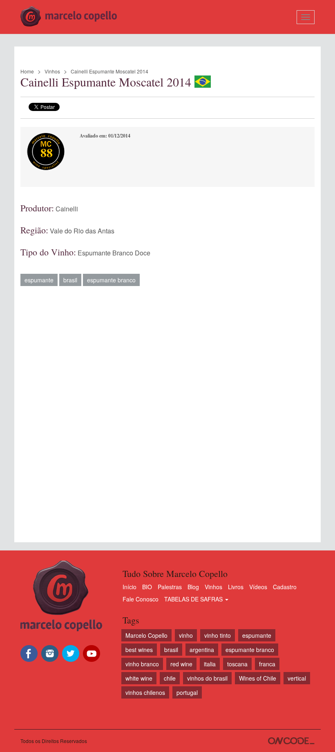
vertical (297, 678)
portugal (187, 692)
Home (27, 71)
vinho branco (142, 664)
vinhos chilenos (145, 692)
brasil (70, 280)
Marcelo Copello (146, 635)
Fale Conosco (141, 599)
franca (267, 664)
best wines (139, 650)
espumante (39, 280)
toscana (237, 664)
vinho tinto (217, 635)
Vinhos (52, 71)
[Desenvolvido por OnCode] (291, 740)
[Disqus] (167, 410)
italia (210, 664)
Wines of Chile (257, 678)
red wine (181, 664)
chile (170, 678)
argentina (202, 650)
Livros (235, 587)
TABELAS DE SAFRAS (194, 599)
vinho (186, 635)
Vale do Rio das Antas (82, 230)
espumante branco (111, 280)
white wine (138, 678)
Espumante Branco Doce (114, 252)
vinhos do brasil (207, 678)
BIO (147, 587)
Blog (193, 587)
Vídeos (258, 587)
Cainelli (67, 208)
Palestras (170, 587)
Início (129, 587)
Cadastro (285, 587)
